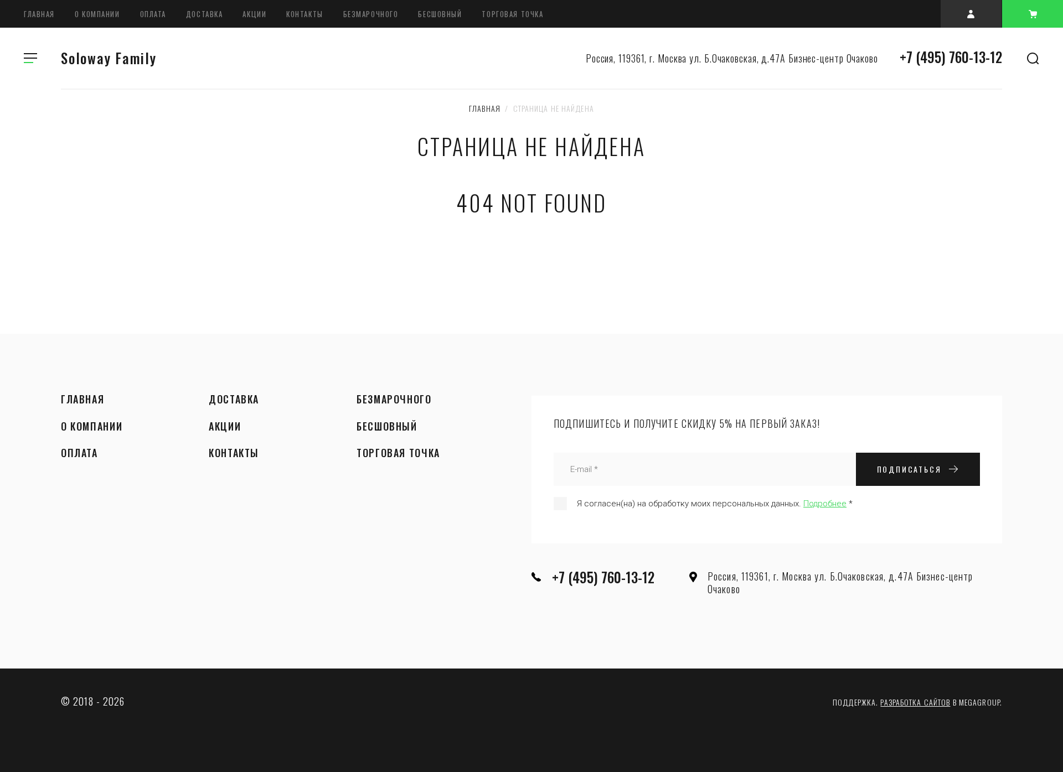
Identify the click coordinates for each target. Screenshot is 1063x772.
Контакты (304, 13)
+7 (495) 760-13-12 (951, 56)
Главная (39, 13)
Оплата (153, 13)
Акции (254, 13)
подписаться (909, 469)
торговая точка (512, 13)
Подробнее (825, 504)
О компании (97, 13)
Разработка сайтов (915, 702)
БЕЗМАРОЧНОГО (371, 13)
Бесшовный (440, 13)
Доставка (204, 13)
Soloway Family (109, 57)
